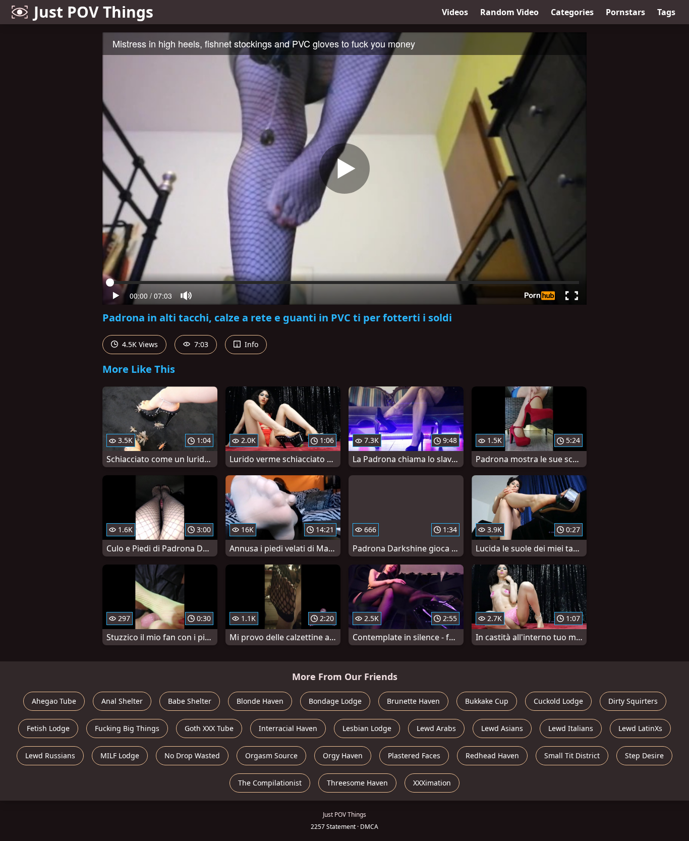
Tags (666, 12)
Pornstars (625, 12)
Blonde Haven (260, 701)
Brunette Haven (413, 701)
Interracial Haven (288, 728)
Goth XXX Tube (209, 728)
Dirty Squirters (633, 701)
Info (250, 344)
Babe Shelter (189, 701)
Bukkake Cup (486, 701)
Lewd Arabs (436, 728)
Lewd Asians (502, 728)
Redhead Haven (492, 755)
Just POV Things (93, 12)
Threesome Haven (357, 783)
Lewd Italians (570, 728)
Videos (455, 12)
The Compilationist (270, 783)
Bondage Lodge (335, 701)
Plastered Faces (414, 755)
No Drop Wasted (192, 755)
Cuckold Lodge (558, 701)
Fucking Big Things (127, 728)
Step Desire (644, 755)
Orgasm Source (271, 755)
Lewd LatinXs (640, 728)
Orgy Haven (343, 755)
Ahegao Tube (54, 701)
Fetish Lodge (48, 728)
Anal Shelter (122, 701)
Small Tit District (572, 755)
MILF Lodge (119, 755)
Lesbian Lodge (366, 728)
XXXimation (432, 783)
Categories (572, 12)
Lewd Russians (50, 755)
